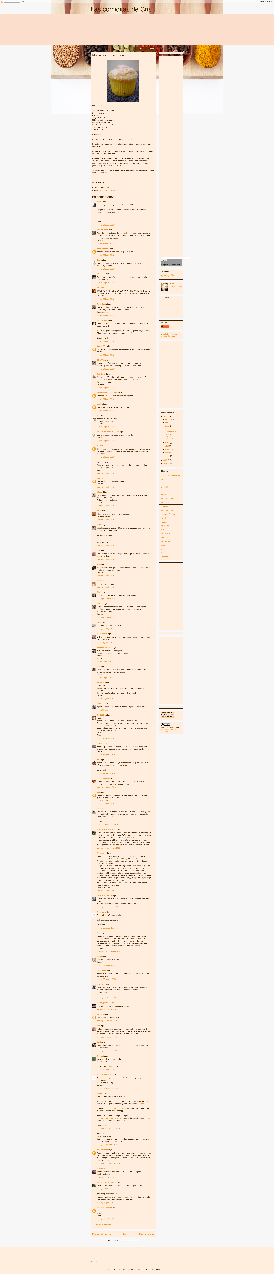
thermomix (165, 553)
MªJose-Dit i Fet (103, 778)
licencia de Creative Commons (168, 731)
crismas (100, 743)
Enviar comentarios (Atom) (128, 1240)
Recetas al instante (104, 648)
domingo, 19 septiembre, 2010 (108, 907)
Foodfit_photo (103, 230)
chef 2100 (164, 487)
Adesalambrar (103, 1150)
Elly (98, 478)
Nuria (99, 622)
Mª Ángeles (101, 853)
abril (167, 446)
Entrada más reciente (102, 1234)
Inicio (125, 1234)
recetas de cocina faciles (106, 1118)
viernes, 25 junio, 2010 (105, 473)
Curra (99, 511)
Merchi (100, 808)
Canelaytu (101, 374)
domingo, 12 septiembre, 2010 (108, 848)
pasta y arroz (166, 533)
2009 (165, 460)
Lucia (99, 1042)
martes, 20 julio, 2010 (105, 699)
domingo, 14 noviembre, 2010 (108, 1163)
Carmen (100, 604)
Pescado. (164, 537)
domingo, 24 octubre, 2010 (107, 1051)
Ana (98, 760)
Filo (98, 592)
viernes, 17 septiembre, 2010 (108, 891)
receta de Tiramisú (116, 1108)
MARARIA (101, 984)
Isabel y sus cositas (105, 1074)
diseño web (101, 970)
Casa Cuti (101, 704)
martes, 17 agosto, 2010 (106, 755)
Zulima (100, 525)
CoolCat (100, 1056)
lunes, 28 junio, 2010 (105, 629)
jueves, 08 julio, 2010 (105, 678)
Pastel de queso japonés (169, 436)
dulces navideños (167, 499)
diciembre (169, 419)
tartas (163, 549)
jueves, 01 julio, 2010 (105, 661)
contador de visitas (168, 336)
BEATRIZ (101, 360)
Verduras (164, 557)
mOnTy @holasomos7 (106, 1003)
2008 (165, 463)
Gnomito (100, 288)
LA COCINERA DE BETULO (108, 432)
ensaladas (165, 502)
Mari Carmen (102, 634)
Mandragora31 (103, 320)
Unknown (101, 1014)
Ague (99, 933)
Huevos (164, 522)
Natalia (100, 1168)
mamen (100, 446)
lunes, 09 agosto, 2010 (105, 738)
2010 (165, 416)
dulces (163, 495)
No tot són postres (104, 1208)
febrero (168, 452)
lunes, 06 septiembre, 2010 (107, 824)
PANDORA (101, 715)
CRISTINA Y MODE (104, 896)
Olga (99, 792)
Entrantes (164, 506)
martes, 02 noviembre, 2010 (107, 1088)
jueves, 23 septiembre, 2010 (107, 928)
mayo (167, 443)
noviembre (169, 422)
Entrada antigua (146, 1234)
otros (163, 530)
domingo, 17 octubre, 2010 (107, 1021)
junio (167, 426)
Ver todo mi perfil (175, 286)
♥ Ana (99, 564)
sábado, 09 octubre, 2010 (106, 1009)
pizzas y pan (165, 541)
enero (167, 456)
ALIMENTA (101, 682)
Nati (98, 550)
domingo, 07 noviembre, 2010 (108, 1128)
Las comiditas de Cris (121, 9)
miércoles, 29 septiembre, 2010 (109, 951)
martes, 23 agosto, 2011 (106, 1203)
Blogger (165, 1269)
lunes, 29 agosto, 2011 (105, 1219)
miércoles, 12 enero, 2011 (107, 1177)
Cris (172, 283)
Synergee (141, 1269)
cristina (100, 581)
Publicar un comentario (103, 1224)
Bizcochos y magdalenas (109, 190)
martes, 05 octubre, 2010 (106, 979)
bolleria (163, 479)
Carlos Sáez (102, 346)
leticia (99, 666)
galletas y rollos (167, 510)
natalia (99, 201)
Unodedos (101, 274)
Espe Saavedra (103, 248)
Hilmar (99, 492)
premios (164, 545)
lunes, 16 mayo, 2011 (105, 1189)
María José (101, 304)
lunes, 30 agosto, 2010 (105, 803)
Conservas (165, 491)
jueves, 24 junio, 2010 (105, 225)
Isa (98, 415)
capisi (99, 404)
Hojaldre (164, 518)
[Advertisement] (109, 29)
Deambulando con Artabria (108, 393)
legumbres (165, 526)
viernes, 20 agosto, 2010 (106, 787)
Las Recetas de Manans (106, 829)
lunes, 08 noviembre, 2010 (107, 1145)
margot (100, 956)
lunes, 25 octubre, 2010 (106, 1070)
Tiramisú (100, 1093)
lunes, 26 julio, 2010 (104, 710)
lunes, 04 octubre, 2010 (106, 965)
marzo (168, 449)
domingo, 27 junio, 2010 (106, 599)
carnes (163, 483)
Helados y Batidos (168, 514)
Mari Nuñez (101, 912)
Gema (99, 260)
